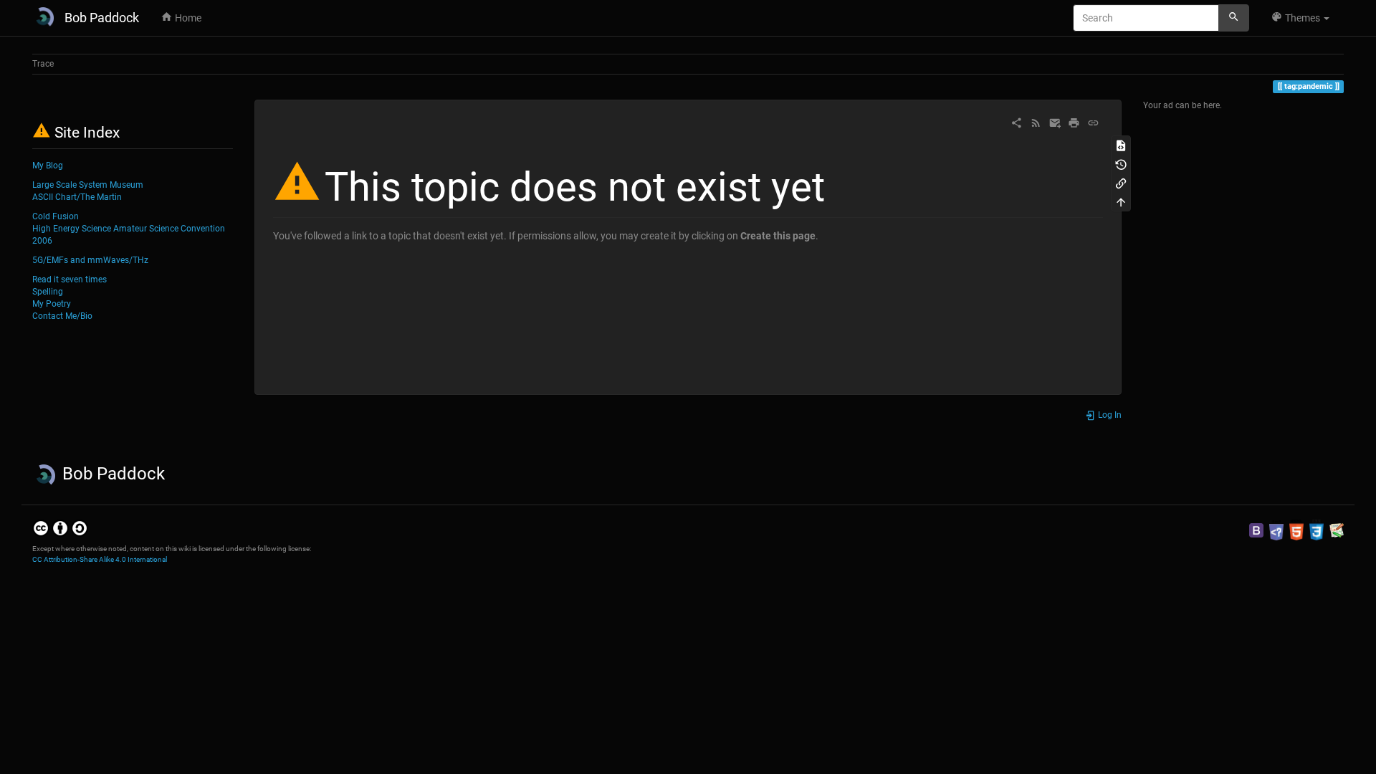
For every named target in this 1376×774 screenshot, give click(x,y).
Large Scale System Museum (87, 185)
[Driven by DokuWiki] (1336, 530)
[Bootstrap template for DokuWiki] (1256, 530)
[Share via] (1016, 122)
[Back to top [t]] (1121, 201)
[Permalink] (1093, 122)
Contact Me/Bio (62, 316)
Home (187, 18)
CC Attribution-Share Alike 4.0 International (99, 559)
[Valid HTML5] (1296, 530)
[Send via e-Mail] (1055, 122)
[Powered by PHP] (1276, 530)
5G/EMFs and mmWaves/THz (90, 260)
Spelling (47, 292)
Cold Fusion (55, 216)
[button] (1300, 18)
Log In (1109, 415)
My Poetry (51, 304)
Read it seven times (69, 279)
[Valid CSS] (1316, 530)
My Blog (47, 166)
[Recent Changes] (1036, 122)
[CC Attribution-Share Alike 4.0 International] (60, 528)
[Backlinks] (1121, 182)
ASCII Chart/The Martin (77, 197)
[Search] (1233, 18)
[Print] (1074, 122)
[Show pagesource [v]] (1121, 144)
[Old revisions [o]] (1121, 163)
